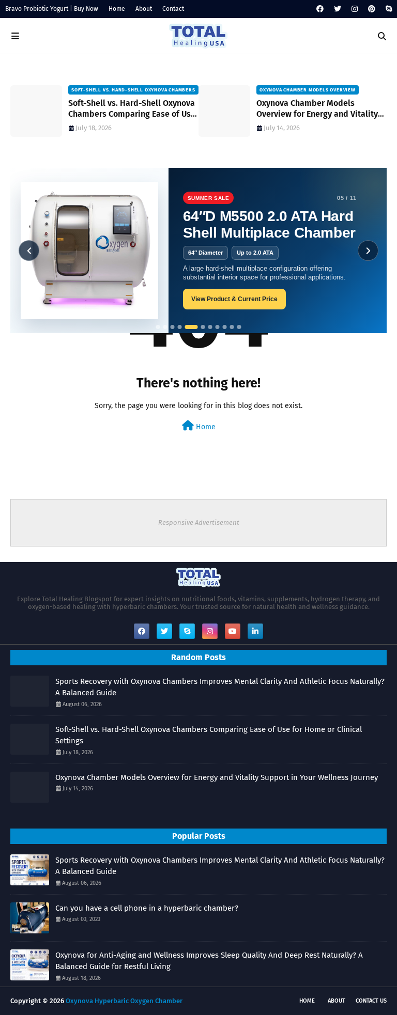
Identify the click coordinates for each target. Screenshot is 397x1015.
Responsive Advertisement (198, 522)
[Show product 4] (180, 327)
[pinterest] (371, 9)
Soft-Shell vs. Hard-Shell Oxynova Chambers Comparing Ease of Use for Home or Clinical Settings (131, 109)
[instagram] (354, 9)
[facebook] (320, 9)
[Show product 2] (165, 327)
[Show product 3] (173, 327)
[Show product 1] (158, 327)
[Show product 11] (239, 327)
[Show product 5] (191, 327)
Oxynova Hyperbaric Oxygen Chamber (124, 1001)
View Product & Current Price (234, 299)
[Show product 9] (225, 327)
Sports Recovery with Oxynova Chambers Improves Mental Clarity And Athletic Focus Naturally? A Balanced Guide (220, 687)
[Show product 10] (232, 327)
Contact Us (371, 1000)
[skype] (387, 9)
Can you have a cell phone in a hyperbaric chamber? (146, 908)
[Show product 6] (203, 327)
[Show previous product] (29, 250)
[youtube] (232, 631)
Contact (173, 8)
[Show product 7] (210, 327)
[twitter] (337, 9)
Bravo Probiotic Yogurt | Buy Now (51, 8)
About (143, 8)
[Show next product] (368, 250)
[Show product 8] (218, 327)
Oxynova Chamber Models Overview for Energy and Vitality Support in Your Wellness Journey (318, 109)
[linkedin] (255, 631)
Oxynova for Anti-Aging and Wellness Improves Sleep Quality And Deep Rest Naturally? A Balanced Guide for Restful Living (209, 961)
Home (117, 8)
